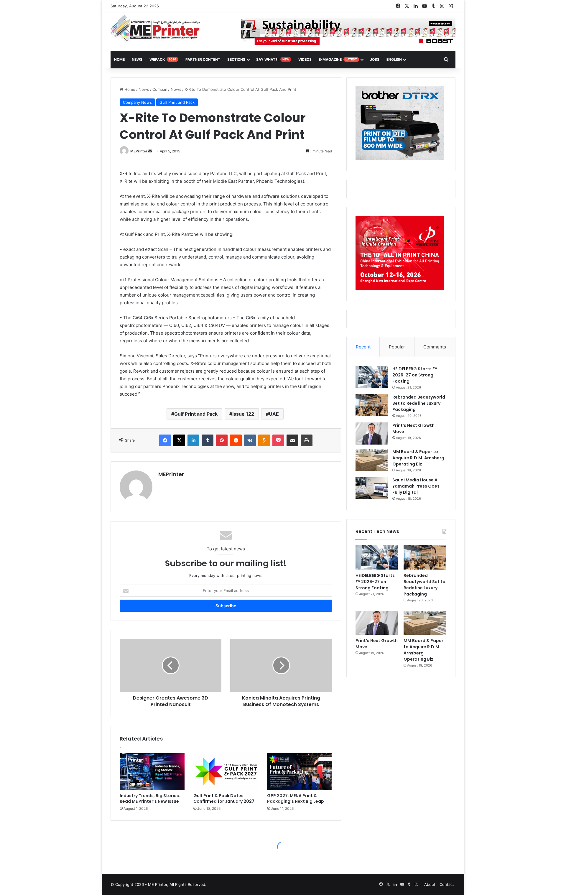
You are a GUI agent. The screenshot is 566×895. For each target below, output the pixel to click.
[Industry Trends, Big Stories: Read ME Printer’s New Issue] (152, 771)
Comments (434, 347)
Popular (397, 347)
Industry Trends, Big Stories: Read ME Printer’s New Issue (150, 798)
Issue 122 (243, 414)
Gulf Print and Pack (177, 102)
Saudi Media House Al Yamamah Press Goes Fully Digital (416, 486)
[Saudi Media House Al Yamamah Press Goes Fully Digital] (372, 488)
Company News (166, 89)
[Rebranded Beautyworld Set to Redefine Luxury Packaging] (372, 405)
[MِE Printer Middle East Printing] (158, 28)
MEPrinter (138, 151)
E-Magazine (338, 59)
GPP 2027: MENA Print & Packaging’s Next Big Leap (295, 798)
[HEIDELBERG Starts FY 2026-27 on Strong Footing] (372, 377)
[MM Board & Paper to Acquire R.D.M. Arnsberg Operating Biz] (372, 460)
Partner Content (202, 59)
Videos (305, 59)
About (429, 884)
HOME (119, 59)
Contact (447, 884)
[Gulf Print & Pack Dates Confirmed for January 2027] (225, 771)
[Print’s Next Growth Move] (372, 433)
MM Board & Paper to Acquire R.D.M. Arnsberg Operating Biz (418, 458)
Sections (236, 59)
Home (129, 89)
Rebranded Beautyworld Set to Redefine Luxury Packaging (418, 403)
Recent (363, 347)
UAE (274, 414)
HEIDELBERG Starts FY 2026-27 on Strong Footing (414, 375)
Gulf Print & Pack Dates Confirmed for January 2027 (223, 798)
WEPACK (162, 59)
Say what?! (272, 59)
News (137, 59)
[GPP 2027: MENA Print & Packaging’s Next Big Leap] (299, 771)
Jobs (374, 59)
